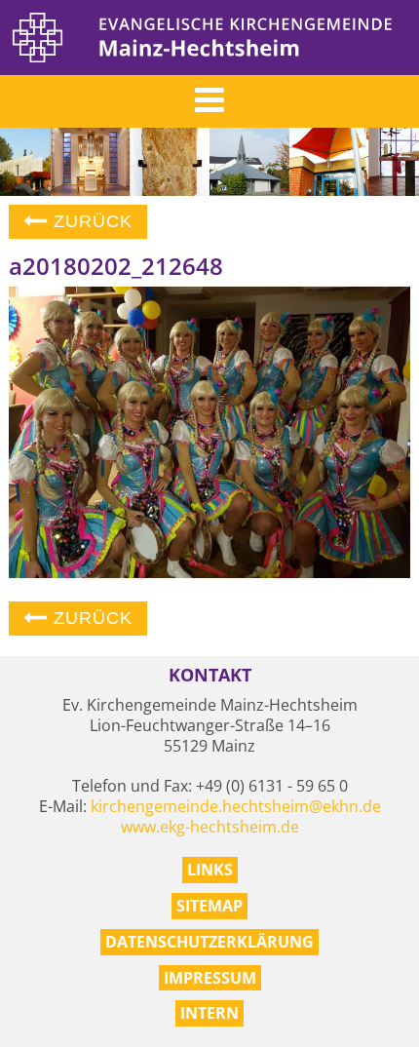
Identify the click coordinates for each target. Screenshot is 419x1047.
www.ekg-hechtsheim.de (210, 826)
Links (210, 869)
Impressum (210, 978)
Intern (209, 1013)
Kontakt (210, 675)
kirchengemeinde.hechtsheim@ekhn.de (236, 806)
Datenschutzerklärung (209, 941)
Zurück (90, 221)
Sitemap (209, 905)
